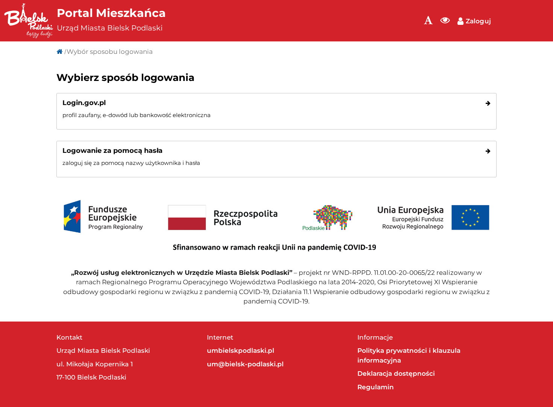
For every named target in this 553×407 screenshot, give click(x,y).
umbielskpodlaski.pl (240, 350)
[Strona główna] (59, 51)
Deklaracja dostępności (396, 373)
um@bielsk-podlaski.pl (245, 364)
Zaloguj (477, 21)
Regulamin (375, 387)
